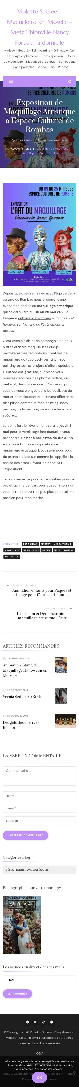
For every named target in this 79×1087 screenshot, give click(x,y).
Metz (57, 550)
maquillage (12, 550)
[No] (74, 1072)
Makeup (45, 544)
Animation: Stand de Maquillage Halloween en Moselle (25, 670)
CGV (39, 1053)
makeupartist (62, 544)
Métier (46, 550)
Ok (39, 1077)
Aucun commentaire (55, 141)
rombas (69, 550)
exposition (30, 544)
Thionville (12, 556)
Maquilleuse (31, 550)
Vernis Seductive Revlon (24, 696)
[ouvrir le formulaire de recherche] (70, 81)
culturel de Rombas (34, 318)
